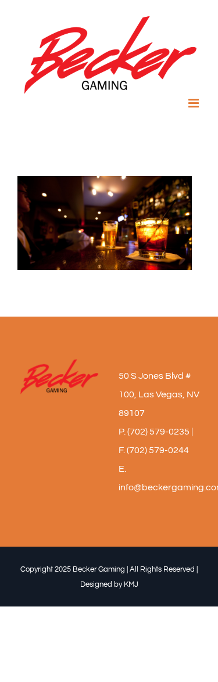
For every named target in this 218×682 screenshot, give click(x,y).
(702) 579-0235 (158, 431)
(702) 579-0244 (158, 450)
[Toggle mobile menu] (194, 103)
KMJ (131, 584)
